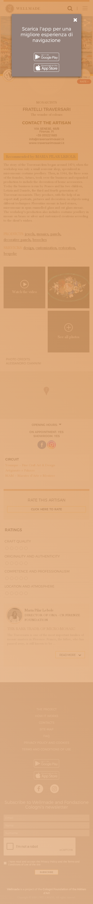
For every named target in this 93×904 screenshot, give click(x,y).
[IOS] (46, 67)
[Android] (46, 57)
